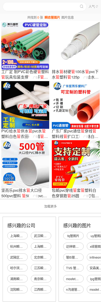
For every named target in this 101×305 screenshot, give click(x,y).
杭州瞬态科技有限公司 (25, 246)
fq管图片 (73, 235)
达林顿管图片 (75, 246)
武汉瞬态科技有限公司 (49, 235)
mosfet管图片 (75, 278)
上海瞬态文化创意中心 (49, 246)
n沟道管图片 (74, 289)
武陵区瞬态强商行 (22, 257)
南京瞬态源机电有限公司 (51, 278)
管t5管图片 (73, 257)
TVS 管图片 (74, 268)
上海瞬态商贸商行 (22, 235)
